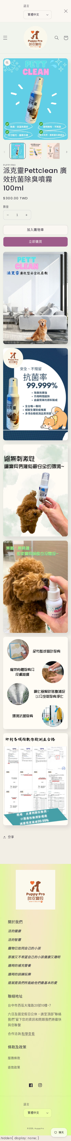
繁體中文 (33, 14)
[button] (5, 37)
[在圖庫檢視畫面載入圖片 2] (35, 151)
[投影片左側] (4, 152)
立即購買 (35, 241)
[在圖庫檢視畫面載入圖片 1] (17, 151)
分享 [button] (11, 837)
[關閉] (65, 11)
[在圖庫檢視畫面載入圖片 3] (53, 151)
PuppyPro (39, 1128)
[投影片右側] (66, 152)
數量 (6, 207)
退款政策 (14, 1067)
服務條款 (14, 1058)
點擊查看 (28, 1034)
